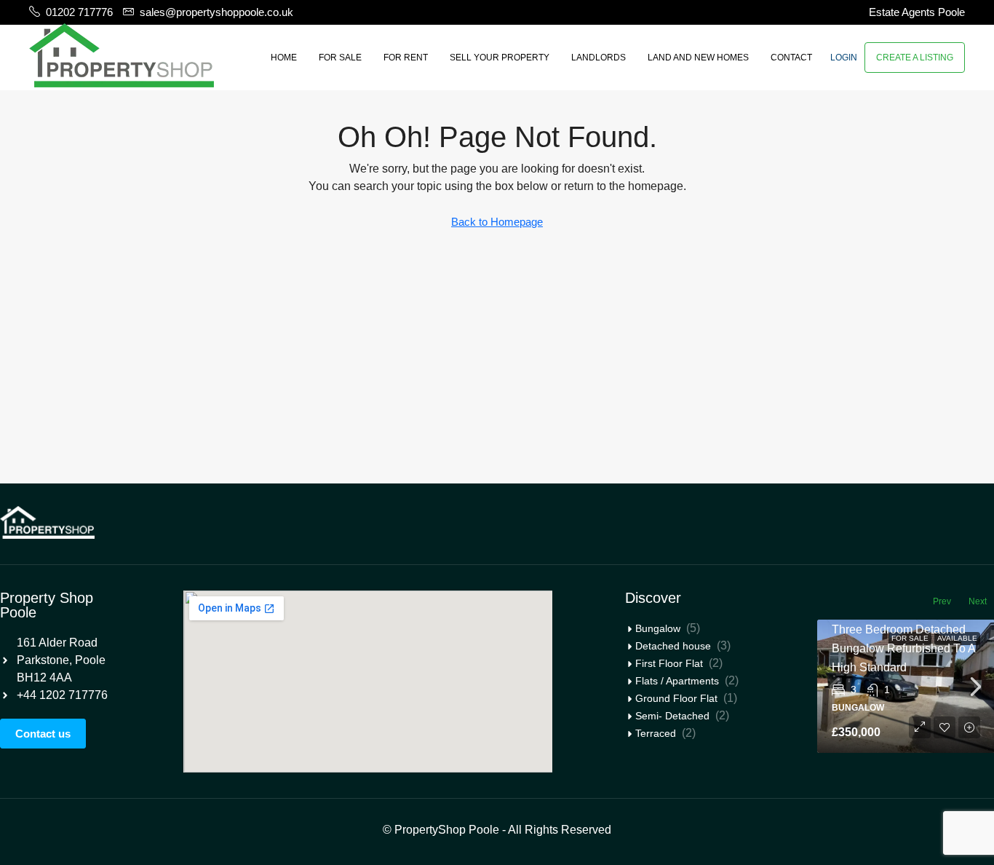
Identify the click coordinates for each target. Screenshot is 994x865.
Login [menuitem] (843, 57)
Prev (942, 601)
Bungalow (657, 628)
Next (978, 601)
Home (284, 57)
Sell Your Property (499, 57)
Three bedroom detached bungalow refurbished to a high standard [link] (903, 648)
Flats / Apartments (677, 681)
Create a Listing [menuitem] (914, 57)
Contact (791, 57)
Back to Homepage (497, 222)
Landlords (598, 57)
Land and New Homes (698, 57)
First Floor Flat (669, 663)
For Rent (405, 57)
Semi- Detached (672, 716)
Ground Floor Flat (676, 698)
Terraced (655, 733)
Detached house (673, 646)
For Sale (340, 57)
